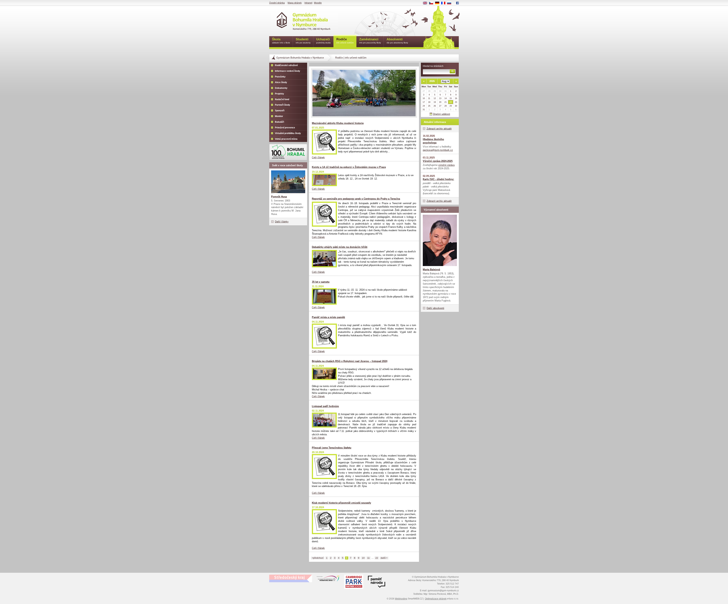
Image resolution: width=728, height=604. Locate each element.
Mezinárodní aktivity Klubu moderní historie (338, 123)
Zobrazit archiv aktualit (439, 128)
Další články (282, 221)
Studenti (303, 40)
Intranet (308, 3)
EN (426, 3)
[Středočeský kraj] (290, 578)
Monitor (279, 116)
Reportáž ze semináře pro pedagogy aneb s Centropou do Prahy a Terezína (356, 198)
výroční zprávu (446, 165)
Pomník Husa (279, 196)
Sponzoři (279, 110)
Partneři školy (282, 105)
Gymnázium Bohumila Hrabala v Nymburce (300, 57)
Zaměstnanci (370, 40)
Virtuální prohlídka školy (288, 133)
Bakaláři (279, 122)
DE (438, 3)
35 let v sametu (320, 281)
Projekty (279, 94)
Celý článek (318, 157)
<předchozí (317, 558)
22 (376, 558)
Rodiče (345, 40)
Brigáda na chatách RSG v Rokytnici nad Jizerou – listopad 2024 (349, 361)
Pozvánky (280, 77)
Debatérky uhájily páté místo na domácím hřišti (339, 247)
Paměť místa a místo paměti (328, 317)
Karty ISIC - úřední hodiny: (438, 179)
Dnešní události (441, 114)
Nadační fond (282, 99)
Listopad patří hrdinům (325, 406)
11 (368, 558)
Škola (281, 40)
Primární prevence (285, 127)
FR (444, 3)
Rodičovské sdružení (286, 65)
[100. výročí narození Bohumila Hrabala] (288, 152)
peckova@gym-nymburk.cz (438, 150)
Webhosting (401, 599)
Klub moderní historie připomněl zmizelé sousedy (341, 502)
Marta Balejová (431, 269)
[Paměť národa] (353, 582)
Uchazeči (323, 40)
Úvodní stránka (277, 3)
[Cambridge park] (376, 582)
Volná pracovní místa (286, 139)
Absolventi (397, 40)
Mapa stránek (295, 3)
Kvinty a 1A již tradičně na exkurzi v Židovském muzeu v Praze (349, 167)
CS (432, 3)
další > (384, 558)
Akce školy (281, 82)
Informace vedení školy (287, 71)
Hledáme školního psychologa (433, 141)
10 (363, 558)
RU (450, 3)
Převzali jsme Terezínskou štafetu (331, 447)
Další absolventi (435, 308)
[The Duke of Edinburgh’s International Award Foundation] (328, 579)
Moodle (318, 3)
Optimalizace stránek (435, 599)
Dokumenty (281, 88)
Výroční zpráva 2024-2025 (438, 161)
